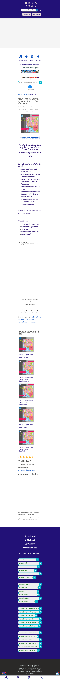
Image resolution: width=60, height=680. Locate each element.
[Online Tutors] (38, 56)
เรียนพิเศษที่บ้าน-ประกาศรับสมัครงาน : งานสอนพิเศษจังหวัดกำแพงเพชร (30, 671)
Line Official (35, 670)
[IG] (29, 6)
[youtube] (29, 3)
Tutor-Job (27, 94)
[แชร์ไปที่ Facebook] (20, 311)
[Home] (26, 3)
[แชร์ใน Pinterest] (31, 311)
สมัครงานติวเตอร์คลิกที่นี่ (30, 138)
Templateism (22, 668)
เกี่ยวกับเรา (31, 544)
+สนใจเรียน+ (27, 14)
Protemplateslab (30, 668)
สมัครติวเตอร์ (36, 14)
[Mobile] (36, 3)
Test (24, 553)
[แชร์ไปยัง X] (26, 311)
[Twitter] (35, 6)
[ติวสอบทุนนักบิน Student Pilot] (30, 79)
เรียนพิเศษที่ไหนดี (31, 548)
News (29, 553)
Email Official (27, 670)
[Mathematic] (26, 56)
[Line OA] (33, 3)
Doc (20, 553)
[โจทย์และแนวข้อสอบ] (57, 673)
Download (36, 553)
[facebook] (26, 6)
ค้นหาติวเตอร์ (31, 536)
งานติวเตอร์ (34, 317)
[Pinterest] (32, 6)
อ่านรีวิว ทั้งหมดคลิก (26, 471)
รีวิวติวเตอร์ (31, 540)
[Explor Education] (20, 56)
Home (20, 94)
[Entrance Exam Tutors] (32, 56)
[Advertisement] (30, 32)
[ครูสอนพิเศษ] (30, 73)
